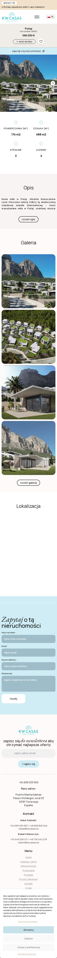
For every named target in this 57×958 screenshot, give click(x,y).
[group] (28, 83)
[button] (53, 83)
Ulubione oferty (28, 861)
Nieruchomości (28, 865)
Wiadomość (7, 674)
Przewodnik (28, 870)
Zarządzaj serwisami (27, 921)
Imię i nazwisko (9, 633)
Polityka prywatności (27, 954)
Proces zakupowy (28, 879)
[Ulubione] (41, 41)
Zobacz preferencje (28, 947)
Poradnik (28, 874)
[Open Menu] (37, 16)
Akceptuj (28, 929)
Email (5, 646)
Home (28, 857)
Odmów (28, 938)
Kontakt (29, 883)
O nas (28, 887)
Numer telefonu (10, 660)
